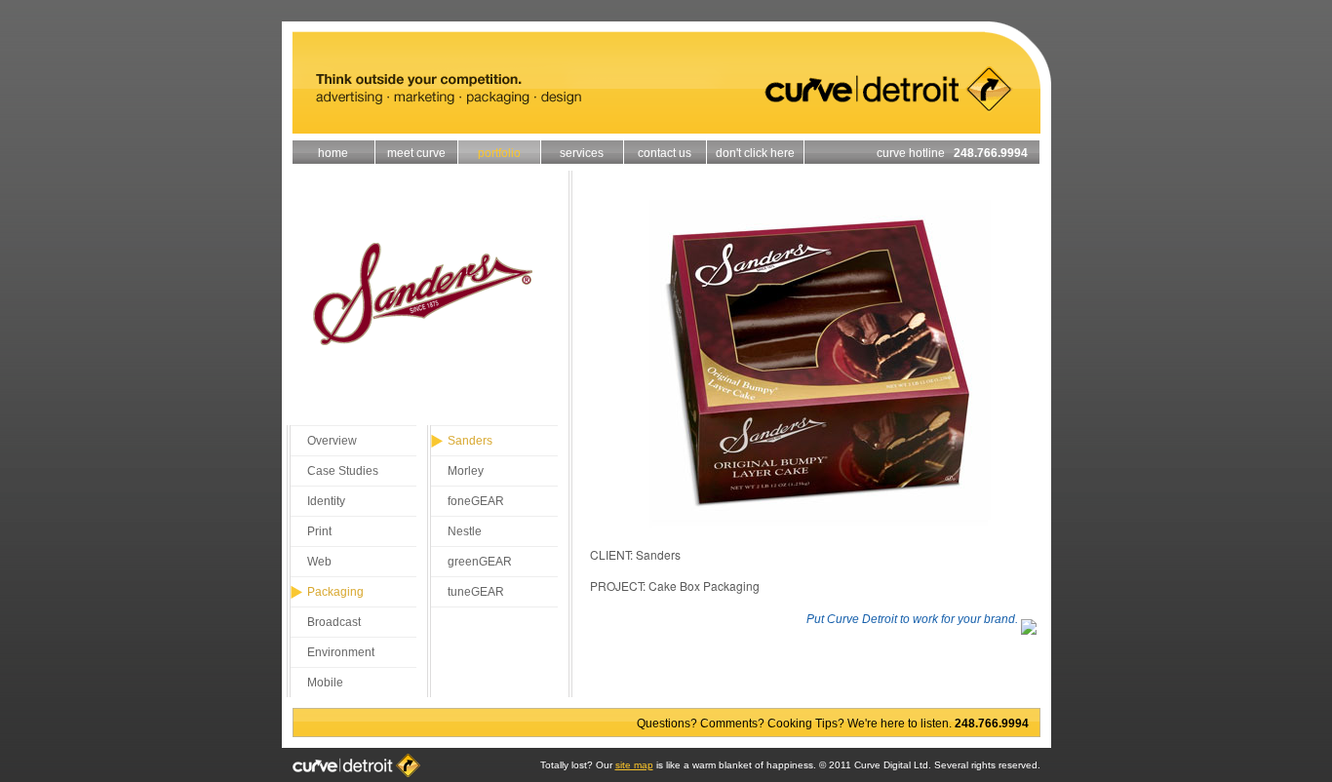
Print (319, 531)
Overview (332, 441)
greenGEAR (480, 561)
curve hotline (952, 153)
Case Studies (342, 471)
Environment (340, 652)
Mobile (325, 682)
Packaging (335, 592)
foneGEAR (476, 501)
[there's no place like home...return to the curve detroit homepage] (666, 128)
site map (634, 765)
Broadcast (334, 622)
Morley (466, 471)
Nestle (465, 531)
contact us (664, 153)
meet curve (416, 153)
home (333, 153)
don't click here (755, 153)
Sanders (470, 441)
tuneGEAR (476, 592)
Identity (326, 501)
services (582, 153)
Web (319, 561)
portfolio (499, 153)
